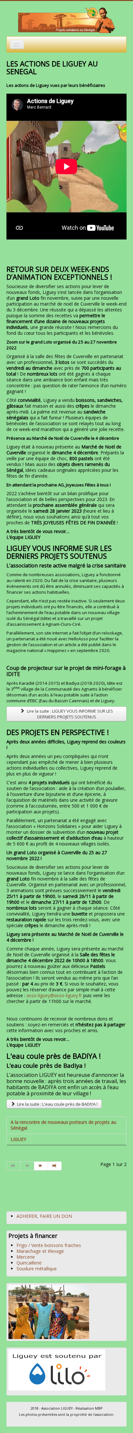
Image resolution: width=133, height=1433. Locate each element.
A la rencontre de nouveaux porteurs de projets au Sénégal (63, 1125)
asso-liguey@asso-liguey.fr (54, 995)
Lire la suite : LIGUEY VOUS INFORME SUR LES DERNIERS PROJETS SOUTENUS (69, 714)
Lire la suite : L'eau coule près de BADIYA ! (56, 1104)
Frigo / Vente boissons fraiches (48, 1245)
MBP (98, 1408)
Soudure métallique (36, 1268)
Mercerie (25, 1257)
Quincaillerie (29, 1263)
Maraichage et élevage (40, 1251)
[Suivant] (41, 1166)
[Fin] (55, 1166)
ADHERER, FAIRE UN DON (44, 1216)
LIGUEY (18, 1139)
